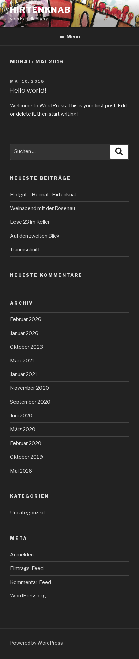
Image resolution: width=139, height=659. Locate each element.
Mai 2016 (21, 471)
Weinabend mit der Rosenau (42, 208)
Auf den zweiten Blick (34, 236)
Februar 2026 (25, 319)
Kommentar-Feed (30, 582)
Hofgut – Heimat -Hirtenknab (44, 195)
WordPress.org (28, 596)
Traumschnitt (25, 250)
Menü (73, 36)
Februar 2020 (25, 443)
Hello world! (27, 90)
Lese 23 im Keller (30, 222)
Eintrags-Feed (27, 568)
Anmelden (22, 555)
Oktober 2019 (26, 457)
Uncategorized (27, 513)
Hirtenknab (40, 10)
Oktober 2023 (26, 347)
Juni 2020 (21, 416)
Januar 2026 (24, 333)
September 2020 (30, 402)
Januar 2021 (24, 374)
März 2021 (22, 361)
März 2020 (22, 429)
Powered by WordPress (36, 643)
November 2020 (29, 388)
